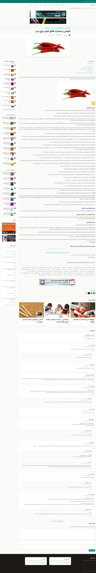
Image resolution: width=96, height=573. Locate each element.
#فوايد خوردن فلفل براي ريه (26, 269)
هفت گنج (92, 558)
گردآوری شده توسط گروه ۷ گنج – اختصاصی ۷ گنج (83, 255)
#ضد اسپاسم (69, 269)
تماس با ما (30, 5)
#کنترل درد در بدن (66, 271)
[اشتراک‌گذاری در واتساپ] (91, 293)
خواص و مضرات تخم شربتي (6, 65)
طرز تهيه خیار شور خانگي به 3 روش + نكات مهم (6, 123)
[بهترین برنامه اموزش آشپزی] (9, 228)
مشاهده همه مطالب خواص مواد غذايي (9, 109)
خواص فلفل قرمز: (89, 63)
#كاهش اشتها (82, 271)
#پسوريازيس (64, 267)
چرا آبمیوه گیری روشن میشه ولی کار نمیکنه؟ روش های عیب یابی (6, 209)
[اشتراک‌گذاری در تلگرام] (94, 293)
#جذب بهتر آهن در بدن (33, 267)
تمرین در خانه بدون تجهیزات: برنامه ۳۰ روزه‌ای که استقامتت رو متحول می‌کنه (9, 269)
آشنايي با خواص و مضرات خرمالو (7, 101)
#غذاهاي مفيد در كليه (39, 269)
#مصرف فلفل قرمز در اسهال (32, 271)
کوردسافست (61, 562)
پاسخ (93, 340)
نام (94, 540)
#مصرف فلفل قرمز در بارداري (78, 273)
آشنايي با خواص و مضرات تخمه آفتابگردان (7, 79)
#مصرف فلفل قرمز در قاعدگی (90, 275)
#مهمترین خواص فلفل (42, 275)
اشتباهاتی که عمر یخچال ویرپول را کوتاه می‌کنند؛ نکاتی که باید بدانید (6, 198)
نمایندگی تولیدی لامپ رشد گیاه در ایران (6, 204)
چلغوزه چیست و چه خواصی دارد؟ (11, 251)
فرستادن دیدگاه (92, 550)
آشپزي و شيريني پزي (56, 5)
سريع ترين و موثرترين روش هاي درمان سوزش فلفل (84, 72)
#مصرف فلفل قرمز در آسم (41, 271)
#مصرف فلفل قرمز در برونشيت (68, 273)
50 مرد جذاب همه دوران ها (12, 275)
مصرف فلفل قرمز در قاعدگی (87, 67)
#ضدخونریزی (64, 269)
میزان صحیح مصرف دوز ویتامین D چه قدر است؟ (6, 163)
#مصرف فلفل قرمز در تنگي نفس (46, 273)
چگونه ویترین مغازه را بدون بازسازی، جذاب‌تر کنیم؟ (6, 183)
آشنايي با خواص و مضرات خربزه (7, 88)
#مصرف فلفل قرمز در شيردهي (25, 273)
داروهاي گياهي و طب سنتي (59, 28)
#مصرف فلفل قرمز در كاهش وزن (79, 275)
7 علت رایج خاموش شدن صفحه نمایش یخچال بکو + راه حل (6, 173)
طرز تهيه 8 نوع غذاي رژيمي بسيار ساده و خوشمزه (7, 128)
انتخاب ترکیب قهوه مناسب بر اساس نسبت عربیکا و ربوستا (6, 178)
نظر (94, 528)
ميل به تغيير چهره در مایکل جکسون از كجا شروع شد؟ (9, 263)
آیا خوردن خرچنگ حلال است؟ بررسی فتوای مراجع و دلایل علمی (9, 281)
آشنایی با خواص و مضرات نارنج (6, 96)
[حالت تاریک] (2, 1)
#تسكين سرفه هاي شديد (42, 267)
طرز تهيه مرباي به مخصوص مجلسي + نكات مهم (6, 133)
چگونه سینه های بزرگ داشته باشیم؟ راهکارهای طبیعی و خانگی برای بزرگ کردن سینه (6, 138)
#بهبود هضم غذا (69, 267)
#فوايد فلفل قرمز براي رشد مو (90, 271)
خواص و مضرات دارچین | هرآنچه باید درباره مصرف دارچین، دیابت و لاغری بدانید (6, 74)
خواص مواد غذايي (67, 28)
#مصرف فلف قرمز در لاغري (58, 271)
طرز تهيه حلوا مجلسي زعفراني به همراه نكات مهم (6, 148)
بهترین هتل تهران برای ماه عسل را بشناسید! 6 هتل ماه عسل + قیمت (9, 299)
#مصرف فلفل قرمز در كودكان (58, 275)
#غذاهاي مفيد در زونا (47, 269)
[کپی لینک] (86, 293)
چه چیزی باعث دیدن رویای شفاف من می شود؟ (9, 256)
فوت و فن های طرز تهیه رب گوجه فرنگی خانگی (6, 153)
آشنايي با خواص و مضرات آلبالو (6, 105)
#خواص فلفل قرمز (75, 269)
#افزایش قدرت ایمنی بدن (77, 267)
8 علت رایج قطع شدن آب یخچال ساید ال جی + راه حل (6, 193)
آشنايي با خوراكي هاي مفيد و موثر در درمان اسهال (6, 83)
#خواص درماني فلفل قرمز (84, 269)
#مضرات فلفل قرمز (49, 275)
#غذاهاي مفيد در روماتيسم (56, 269)
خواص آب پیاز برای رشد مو (12, 293)
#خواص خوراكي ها (92, 269)
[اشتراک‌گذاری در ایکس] (89, 293)
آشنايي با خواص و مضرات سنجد (7, 70)
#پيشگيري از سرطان (57, 267)
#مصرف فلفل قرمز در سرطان (35, 273)
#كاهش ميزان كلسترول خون (74, 271)
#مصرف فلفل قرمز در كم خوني (68, 275)
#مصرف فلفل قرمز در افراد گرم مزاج (89, 273)
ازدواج (40, 5)
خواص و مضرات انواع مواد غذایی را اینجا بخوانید (57, 253)
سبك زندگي (45, 5)
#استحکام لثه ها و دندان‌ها (87, 267)
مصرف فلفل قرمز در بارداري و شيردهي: (86, 69)
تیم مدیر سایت (65, 35)
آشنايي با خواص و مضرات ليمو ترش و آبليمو (6, 92)
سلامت (50, 5)
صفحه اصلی (63, 5)
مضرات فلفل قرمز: (89, 71)
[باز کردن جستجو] (2, 5)
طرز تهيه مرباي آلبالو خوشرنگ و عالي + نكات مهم (6, 143)
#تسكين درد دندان (50, 267)
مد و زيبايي (36, 5)
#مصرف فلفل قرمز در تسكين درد (57, 273)
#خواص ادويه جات (25, 267)
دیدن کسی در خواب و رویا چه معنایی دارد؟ (9, 305)
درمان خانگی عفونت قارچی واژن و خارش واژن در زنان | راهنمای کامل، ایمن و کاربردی (6, 118)
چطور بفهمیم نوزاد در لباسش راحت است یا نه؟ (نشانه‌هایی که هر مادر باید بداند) (6, 188)
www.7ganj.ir (91, 257)
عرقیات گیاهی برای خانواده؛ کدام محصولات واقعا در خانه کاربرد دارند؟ (6, 214)
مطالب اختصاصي (47, 28)
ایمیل (94, 544)
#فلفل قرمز (33, 269)
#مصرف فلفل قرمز (49, 271)
